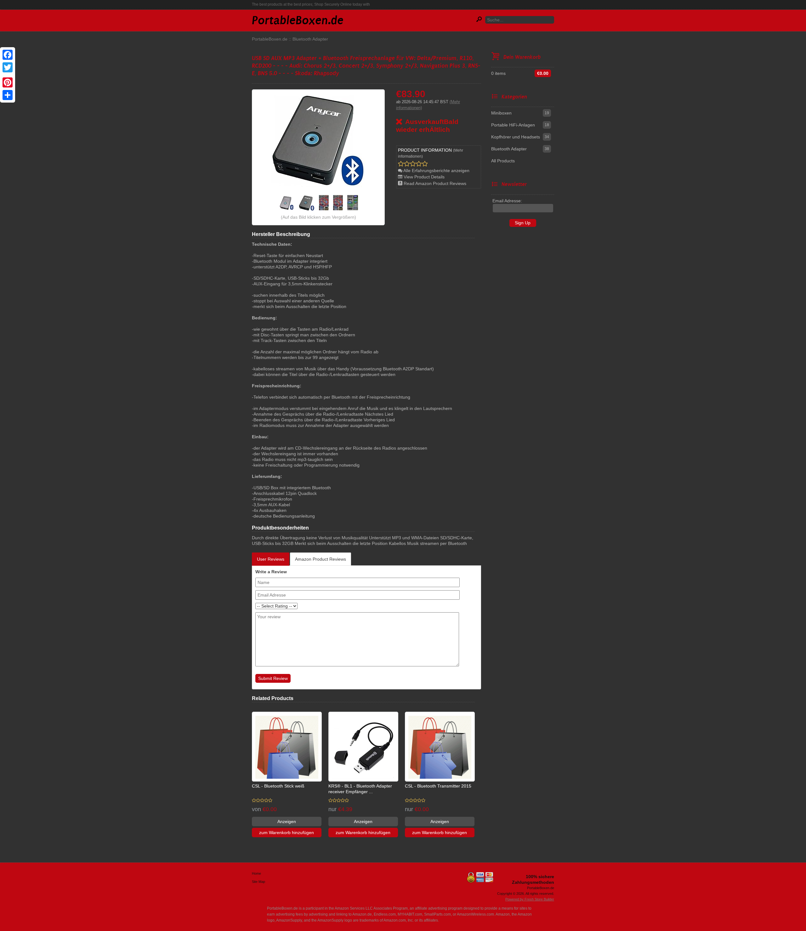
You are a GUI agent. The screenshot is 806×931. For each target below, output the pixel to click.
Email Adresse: (507, 200)
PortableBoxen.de (269, 39)
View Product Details (423, 176)
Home (256, 873)
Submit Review (273, 678)
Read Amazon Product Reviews (434, 183)
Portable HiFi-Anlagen (513, 124)
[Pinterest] (7, 82)
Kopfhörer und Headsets (515, 136)
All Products (503, 160)
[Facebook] (7, 54)
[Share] (7, 95)
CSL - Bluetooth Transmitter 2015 (438, 785)
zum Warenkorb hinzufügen (286, 832)
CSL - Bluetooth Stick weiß (278, 785)
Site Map (258, 881)
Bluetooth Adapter (310, 39)
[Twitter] (7, 67)
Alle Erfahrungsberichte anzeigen (435, 170)
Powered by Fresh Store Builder (529, 899)
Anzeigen (286, 821)
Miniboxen (501, 112)
